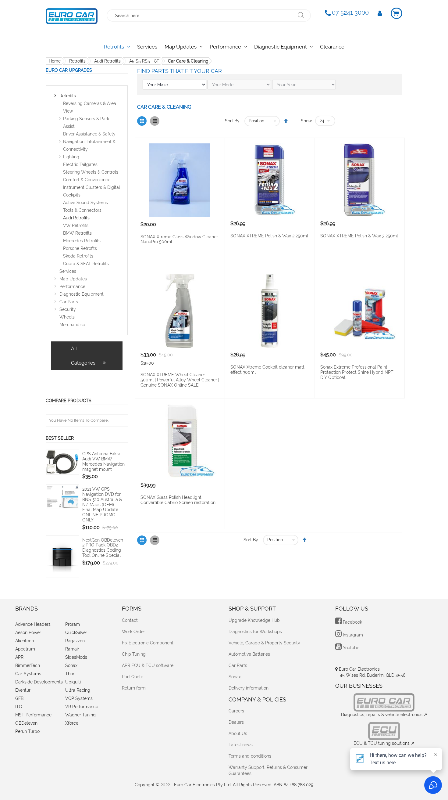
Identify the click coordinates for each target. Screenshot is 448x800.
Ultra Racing (77, 690)
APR (19, 657)
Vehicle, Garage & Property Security (264, 642)
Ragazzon (75, 640)
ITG (18, 706)
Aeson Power (28, 632)
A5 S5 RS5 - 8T (144, 61)
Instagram (352, 634)
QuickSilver (76, 632)
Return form (134, 688)
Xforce (71, 723)
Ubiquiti (73, 681)
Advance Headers (33, 624)
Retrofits (77, 61)
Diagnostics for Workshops (255, 631)
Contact (130, 620)
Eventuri (23, 690)
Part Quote (132, 676)
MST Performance (33, 714)
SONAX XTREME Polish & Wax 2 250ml (269, 235)
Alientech (24, 640)
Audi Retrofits (107, 61)
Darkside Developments (39, 681)
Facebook (352, 622)
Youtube (350, 647)
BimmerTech (27, 665)
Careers (236, 710)
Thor (69, 673)
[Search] (300, 15)
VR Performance (81, 706)
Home (55, 61)
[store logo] (72, 15)
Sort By (232, 120)
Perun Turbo (27, 731)
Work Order (133, 631)
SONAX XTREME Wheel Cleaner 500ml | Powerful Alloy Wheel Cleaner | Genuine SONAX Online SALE (179, 379)
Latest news (241, 744)
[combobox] (199, 15)
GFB (19, 698)
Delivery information (248, 688)
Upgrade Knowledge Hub (254, 620)
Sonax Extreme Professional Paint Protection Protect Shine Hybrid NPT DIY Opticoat (356, 372)
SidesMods (76, 657)
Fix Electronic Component (147, 642)
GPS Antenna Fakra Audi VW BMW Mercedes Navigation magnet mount (103, 461)
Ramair (72, 649)
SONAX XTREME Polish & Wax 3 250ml (359, 235)
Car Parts (238, 665)
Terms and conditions (250, 756)
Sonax (71, 665)
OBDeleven (26, 723)
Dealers (236, 722)
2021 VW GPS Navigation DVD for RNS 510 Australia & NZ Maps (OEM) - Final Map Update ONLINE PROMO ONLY (102, 504)
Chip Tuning (134, 654)
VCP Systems (79, 698)
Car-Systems (28, 673)
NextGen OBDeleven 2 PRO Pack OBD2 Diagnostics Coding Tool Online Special (102, 548)
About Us (238, 733)
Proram (72, 624)
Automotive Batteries (249, 654)
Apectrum (25, 649)
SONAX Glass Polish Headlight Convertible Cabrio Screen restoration (177, 500)
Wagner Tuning (80, 714)
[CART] (396, 13)
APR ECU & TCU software (147, 665)
